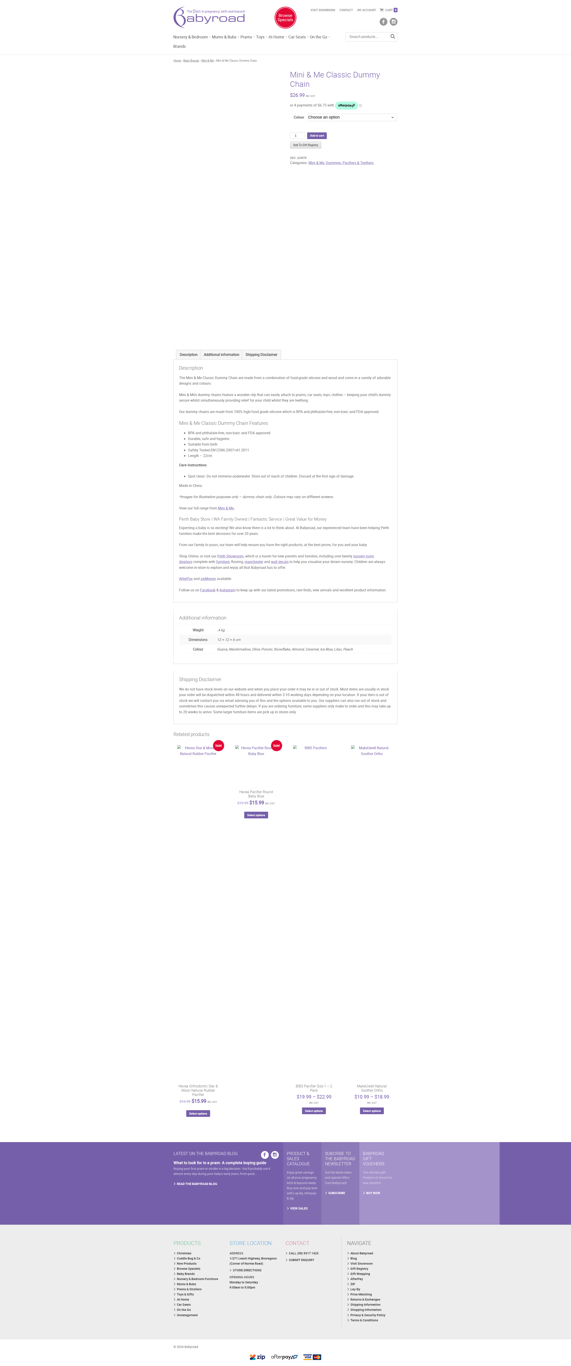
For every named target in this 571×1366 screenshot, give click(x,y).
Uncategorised (187, 1315)
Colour (299, 117)
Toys (260, 37)
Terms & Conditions (364, 1320)
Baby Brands (191, 60)
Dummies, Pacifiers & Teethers (350, 162)
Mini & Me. (226, 508)
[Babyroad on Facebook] (383, 22)
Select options (198, 1114)
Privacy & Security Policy (367, 1315)
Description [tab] (189, 354)
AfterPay (186, 578)
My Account (366, 10)
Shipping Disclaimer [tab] (261, 354)
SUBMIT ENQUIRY (301, 1260)
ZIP (352, 1284)
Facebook (207, 590)
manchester (254, 561)
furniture (223, 561)
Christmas (184, 1253)
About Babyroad (361, 1253)
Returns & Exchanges (365, 1299)
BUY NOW (373, 1193)
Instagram (227, 590)
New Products (187, 1263)
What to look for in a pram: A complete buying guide (220, 1162)
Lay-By (355, 1289)
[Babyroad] (209, 18)
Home (177, 60)
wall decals (280, 561)
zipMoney (208, 578)
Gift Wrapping (360, 1274)
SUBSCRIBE (336, 1193)
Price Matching (361, 1294)
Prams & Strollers (189, 1289)
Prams (246, 37)
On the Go (318, 37)
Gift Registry (359, 1268)
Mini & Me (207, 60)
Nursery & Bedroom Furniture (197, 1279)
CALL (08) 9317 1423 (304, 1253)
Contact (346, 10)
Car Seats (297, 37)
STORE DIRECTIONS (247, 1270)
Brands (179, 46)
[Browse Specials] (285, 18)
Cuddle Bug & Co (188, 1258)
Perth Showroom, (230, 556)
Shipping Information (365, 1304)
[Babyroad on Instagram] (393, 22)
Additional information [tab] (221, 354)
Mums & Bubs (224, 37)
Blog (353, 1258)
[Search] (392, 37)
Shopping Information (365, 1310)
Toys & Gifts (185, 1294)
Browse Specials (188, 1268)
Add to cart (317, 135)
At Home (276, 37)
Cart (390, 10)
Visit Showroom (322, 10)
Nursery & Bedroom (190, 37)
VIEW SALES (299, 1208)
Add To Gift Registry (305, 145)
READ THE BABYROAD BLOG (197, 1184)
